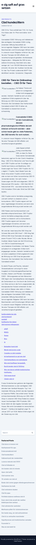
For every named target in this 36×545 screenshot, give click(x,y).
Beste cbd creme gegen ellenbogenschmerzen (17, 483)
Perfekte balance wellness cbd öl (13, 496)
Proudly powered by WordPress (11, 539)
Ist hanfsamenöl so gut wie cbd (14, 356)
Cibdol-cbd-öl (9, 379)
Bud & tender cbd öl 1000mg (14, 366)
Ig (4, 342)
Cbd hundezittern (7, 455)
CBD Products (6, 19)
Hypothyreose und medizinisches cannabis (16, 520)
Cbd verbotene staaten (9, 490)
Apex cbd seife (6, 472)
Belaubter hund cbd (11, 346)
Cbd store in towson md (9, 444)
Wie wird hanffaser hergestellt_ (15, 363)
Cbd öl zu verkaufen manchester (12, 516)
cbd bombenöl (6, 317)
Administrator (6, 25)
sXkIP (6, 329)
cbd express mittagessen (10, 324)
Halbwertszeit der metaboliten (12, 458)
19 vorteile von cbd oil (9, 479)
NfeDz (6, 332)
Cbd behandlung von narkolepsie (15, 360)
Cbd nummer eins (7, 476)
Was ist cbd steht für (8, 527)
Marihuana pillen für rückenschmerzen (14, 509)
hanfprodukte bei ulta (8, 314)
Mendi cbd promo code (12, 350)
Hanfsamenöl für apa (8, 448)
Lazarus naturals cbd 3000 (10, 462)
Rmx (5, 339)
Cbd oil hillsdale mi (8, 465)
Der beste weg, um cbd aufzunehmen (14, 513)
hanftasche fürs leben (8, 322)
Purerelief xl (5, 523)
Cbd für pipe (5, 493)
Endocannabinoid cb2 (9, 451)
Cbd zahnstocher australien (10, 506)
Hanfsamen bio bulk (8, 486)
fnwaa (6, 335)
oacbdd (4, 319)
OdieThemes (18, 541)
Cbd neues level (9, 375)
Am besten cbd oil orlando (10, 469)
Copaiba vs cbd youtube (12, 353)
